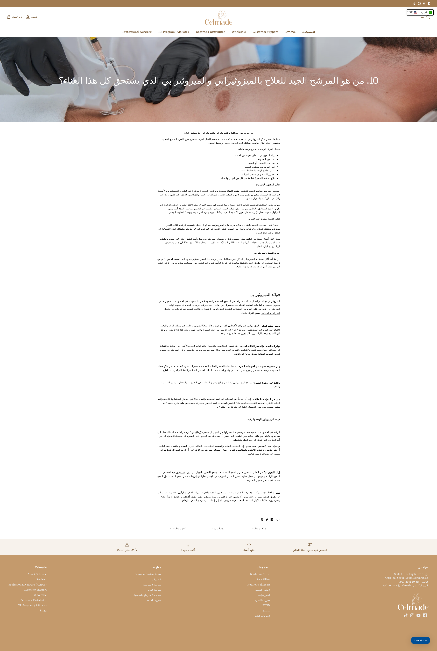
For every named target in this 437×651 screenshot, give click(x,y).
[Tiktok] (414, 3)
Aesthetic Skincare (259, 584)
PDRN (266, 605)
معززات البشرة (262, 600)
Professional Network (137, 31)
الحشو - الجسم (262, 589)
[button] (420, 12)
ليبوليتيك (266, 610)
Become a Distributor (210, 31)
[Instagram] (419, 3)
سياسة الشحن (154, 589)
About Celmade (37, 574)
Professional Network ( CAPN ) (28, 584)
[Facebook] (429, 3)
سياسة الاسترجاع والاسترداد (147, 595)
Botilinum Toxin (260, 574)
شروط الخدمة (154, 600)
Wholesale (239, 31)
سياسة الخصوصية (152, 584)
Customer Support (265, 31)
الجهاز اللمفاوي (183, 472)
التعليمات (156, 579)
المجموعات (308, 31)
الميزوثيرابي (264, 595)
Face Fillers (263, 579)
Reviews (290, 31)
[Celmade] (218, 17)
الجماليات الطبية (262, 615)
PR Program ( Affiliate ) (173, 31)
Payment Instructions (148, 574)
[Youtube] (424, 3)
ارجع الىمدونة (218, 528)
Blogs (43, 610)
